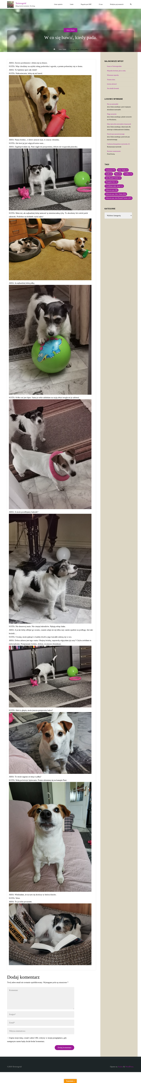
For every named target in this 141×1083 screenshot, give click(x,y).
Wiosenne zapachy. (113, 75)
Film (118, 174)
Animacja (110, 170)
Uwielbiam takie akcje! (114, 186)
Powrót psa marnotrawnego (115, 134)
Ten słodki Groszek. (113, 88)
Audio (109, 174)
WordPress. (129, 1067)
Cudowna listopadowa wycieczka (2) (118, 144)
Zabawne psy (111, 190)
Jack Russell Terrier (113, 178)
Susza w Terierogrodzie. (114, 66)
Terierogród (21, 3)
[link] (130, 4)
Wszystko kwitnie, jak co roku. (116, 71)
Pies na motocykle (112, 104)
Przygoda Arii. (111, 182)
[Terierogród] (10, 4)
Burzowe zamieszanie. (114, 151)
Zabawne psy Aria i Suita (116, 194)
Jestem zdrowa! (112, 84)
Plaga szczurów (112, 114)
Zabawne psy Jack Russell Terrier (119, 198)
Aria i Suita (70, 30)
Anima (120, 1067)
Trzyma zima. (111, 79)
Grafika (128, 174)
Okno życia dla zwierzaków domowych (119, 124)
